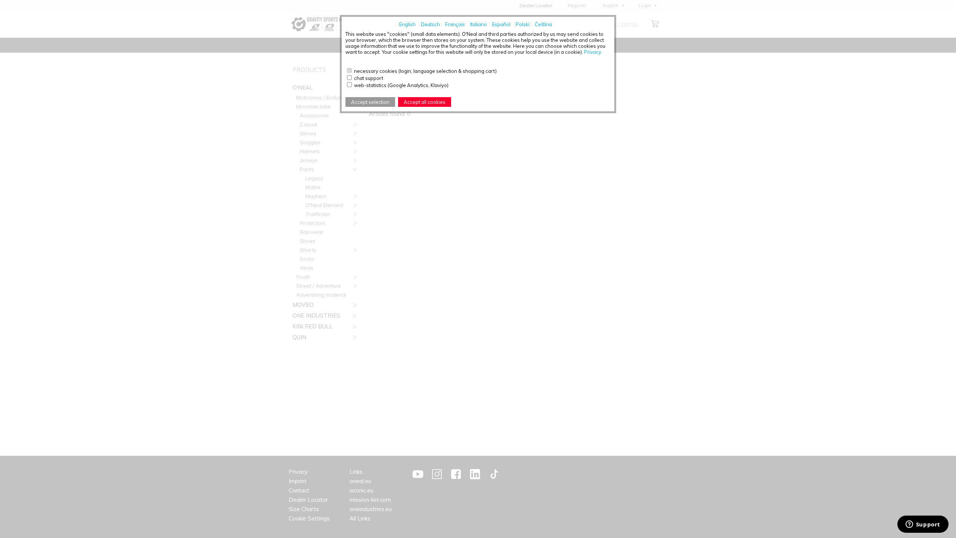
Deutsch (430, 24)
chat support (368, 78)
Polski (523, 24)
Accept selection (370, 102)
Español (501, 24)
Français (455, 24)
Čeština (543, 24)
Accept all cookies (425, 102)
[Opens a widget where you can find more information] (923, 525)
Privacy (592, 52)
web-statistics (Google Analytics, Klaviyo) (401, 85)
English (407, 24)
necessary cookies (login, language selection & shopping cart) (425, 71)
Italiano (478, 24)
